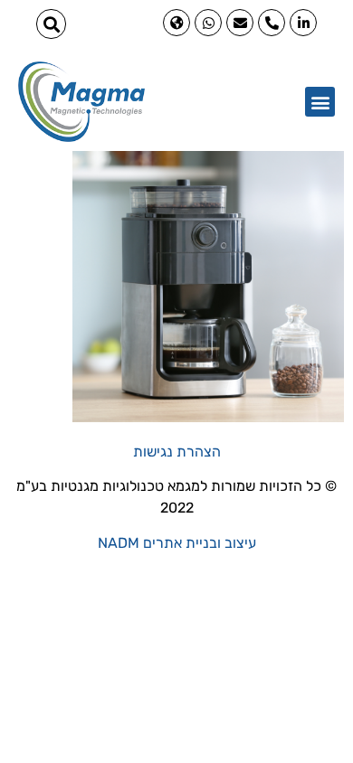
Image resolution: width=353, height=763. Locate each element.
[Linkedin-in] (303, 22)
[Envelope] (239, 22)
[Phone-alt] (271, 22)
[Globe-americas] (176, 22)
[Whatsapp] (208, 22)
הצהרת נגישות (177, 451)
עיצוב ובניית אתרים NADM (177, 542)
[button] (51, 24)
